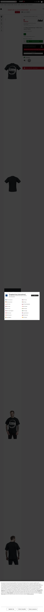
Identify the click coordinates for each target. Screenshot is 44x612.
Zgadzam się (11, 609)
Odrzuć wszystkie (22, 609)
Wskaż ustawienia (33, 609)
